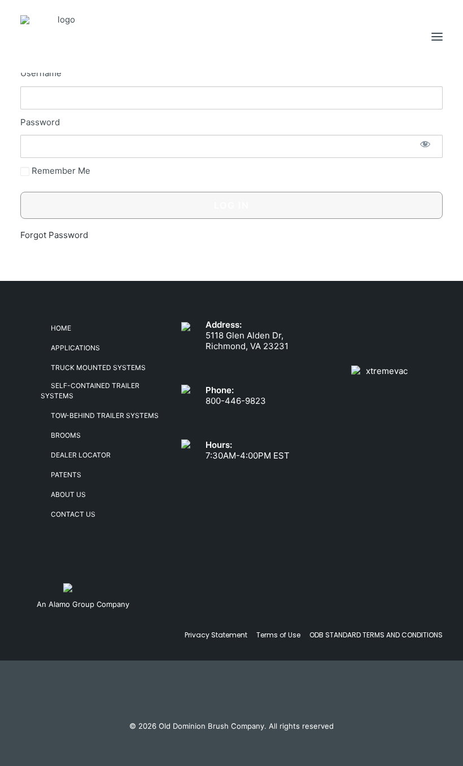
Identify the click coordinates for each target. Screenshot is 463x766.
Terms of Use (278, 635)
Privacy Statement (216, 635)
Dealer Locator (81, 455)
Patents (66, 474)
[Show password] (425, 144)
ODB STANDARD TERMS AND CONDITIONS (376, 635)
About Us (68, 494)
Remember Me (59, 170)
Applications (75, 348)
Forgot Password (54, 235)
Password (40, 122)
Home (61, 328)
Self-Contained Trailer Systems (90, 390)
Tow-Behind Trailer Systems (105, 415)
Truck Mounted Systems (98, 367)
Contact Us (73, 514)
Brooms (66, 435)
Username (41, 73)
